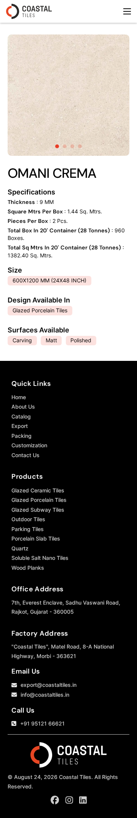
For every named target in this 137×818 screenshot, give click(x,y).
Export (19, 426)
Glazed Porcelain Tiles (39, 500)
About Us (23, 406)
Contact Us (25, 455)
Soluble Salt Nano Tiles (39, 558)
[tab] (57, 146)
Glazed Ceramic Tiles (37, 490)
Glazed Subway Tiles (37, 509)
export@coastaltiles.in (48, 685)
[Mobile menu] (127, 11)
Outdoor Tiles (28, 519)
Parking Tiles (27, 529)
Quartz (20, 548)
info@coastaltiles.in (45, 694)
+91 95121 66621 (42, 723)
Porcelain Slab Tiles (35, 538)
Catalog (21, 416)
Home (18, 397)
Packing (21, 436)
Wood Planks (27, 567)
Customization (29, 445)
